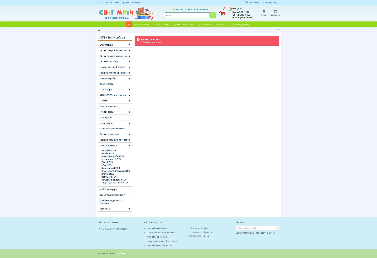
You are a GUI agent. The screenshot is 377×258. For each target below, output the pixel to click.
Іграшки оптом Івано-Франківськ (161, 241)
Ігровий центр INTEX (111, 159)
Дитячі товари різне (109, 134)
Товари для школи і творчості (114, 140)
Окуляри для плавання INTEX (115, 171)
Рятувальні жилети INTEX (113, 180)
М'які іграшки (106, 117)
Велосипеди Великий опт (112, 195)
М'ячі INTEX (106, 165)
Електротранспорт (109, 106)
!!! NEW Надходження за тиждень (111, 201)
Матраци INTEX (108, 150)
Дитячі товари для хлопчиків (114, 56)
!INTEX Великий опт (109, 145)
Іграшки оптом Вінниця (199, 236)
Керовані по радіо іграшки (112, 128)
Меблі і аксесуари (108, 189)
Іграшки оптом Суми (198, 228)
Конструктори (106, 84)
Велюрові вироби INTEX (112, 156)
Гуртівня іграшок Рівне (156, 237)
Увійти (264, 15)
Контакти (136, 2)
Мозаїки (104, 101)
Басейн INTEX (107, 153)
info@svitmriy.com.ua (119, 229)
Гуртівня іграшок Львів (156, 228)
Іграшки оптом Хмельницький (160, 232)
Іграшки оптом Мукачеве (200, 232)
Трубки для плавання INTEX (114, 183)
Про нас (125, 2)
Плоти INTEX (107, 174)
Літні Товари (106, 89)
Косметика (105, 209)
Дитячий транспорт (109, 61)
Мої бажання (253, 2)
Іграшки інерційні (108, 78)
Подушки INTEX (108, 177)
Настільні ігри (106, 123)
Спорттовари (106, 45)
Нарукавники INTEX (110, 168)
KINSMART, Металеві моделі (113, 95)
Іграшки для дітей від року (113, 67)
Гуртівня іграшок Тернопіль (159, 245)
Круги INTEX (107, 162)
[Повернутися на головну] (99, 30)
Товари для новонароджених (114, 73)
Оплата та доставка (109, 2)
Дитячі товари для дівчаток (113, 50)
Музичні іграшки (107, 112)
